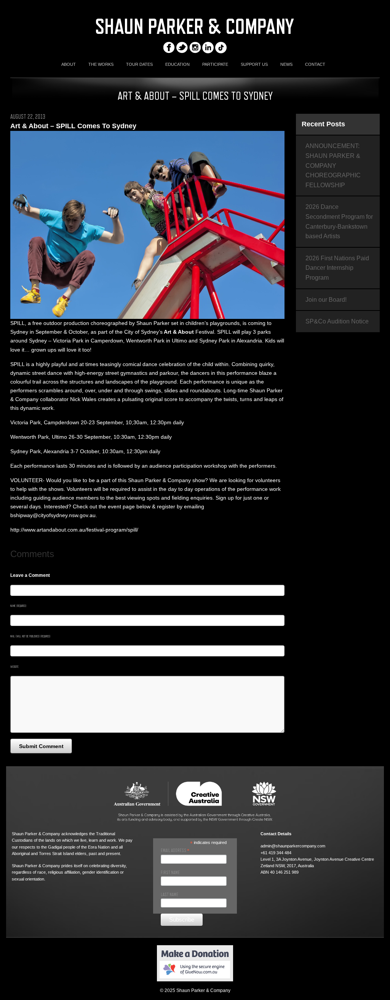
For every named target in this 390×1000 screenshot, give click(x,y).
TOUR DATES (139, 64)
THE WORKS (100, 64)
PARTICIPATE (215, 64)
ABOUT (68, 64)
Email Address (175, 850)
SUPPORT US (254, 64)
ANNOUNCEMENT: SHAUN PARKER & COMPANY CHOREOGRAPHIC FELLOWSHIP (333, 165)
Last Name (169, 894)
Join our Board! (326, 299)
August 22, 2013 (27, 117)
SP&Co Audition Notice (337, 321)
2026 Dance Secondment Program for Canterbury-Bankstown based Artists (339, 221)
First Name (170, 872)
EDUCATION (177, 64)
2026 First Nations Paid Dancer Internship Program (337, 268)
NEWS (286, 64)
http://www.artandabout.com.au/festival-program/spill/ (74, 530)
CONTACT (315, 64)
